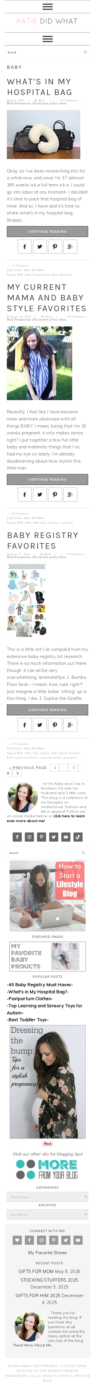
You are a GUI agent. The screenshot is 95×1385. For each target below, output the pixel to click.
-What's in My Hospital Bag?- (38, 991)
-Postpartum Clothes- (30, 998)
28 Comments (76, 316)
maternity (66, 274)
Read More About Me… (34, 1345)
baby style (39, 522)
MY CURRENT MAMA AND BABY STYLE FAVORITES (47, 297)
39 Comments (74, 554)
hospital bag (41, 274)
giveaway (54, 522)
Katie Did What (47, 23)
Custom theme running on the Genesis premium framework (46, 1371)
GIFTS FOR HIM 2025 (38, 1295)
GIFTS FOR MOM (36, 1271)
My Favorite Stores (47, 1252)
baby (28, 274)
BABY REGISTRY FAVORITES (43, 540)
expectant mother (51, 757)
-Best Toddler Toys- (28, 1019)
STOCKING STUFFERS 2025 (49, 1280)
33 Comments (69, 100)
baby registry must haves (23, 757)
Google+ (35, 1375)
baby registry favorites (66, 753)
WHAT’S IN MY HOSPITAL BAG (40, 86)
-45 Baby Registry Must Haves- (40, 984)
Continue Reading (47, 231)
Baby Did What (34, 270)
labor (54, 274)
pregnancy (71, 757)
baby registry (41, 753)
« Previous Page (28, 767)
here (63, 103)
